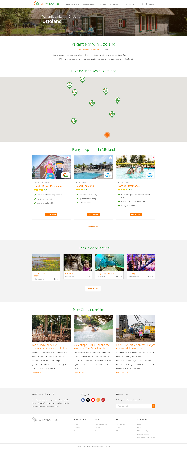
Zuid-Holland (96, 49)
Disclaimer (98, 431)
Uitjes (118, 428)
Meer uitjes (93, 289)
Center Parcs (141, 424)
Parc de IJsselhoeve (129, 186)
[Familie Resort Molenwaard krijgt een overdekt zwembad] (135, 328)
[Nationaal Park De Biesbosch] (46, 262)
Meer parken (93, 227)
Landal (139, 428)
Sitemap (118, 431)
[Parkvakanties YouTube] (93, 400)
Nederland (37, 183)
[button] (82, 79)
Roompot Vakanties (143, 434)
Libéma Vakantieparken (144, 431)
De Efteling (69, 273)
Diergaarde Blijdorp (105, 273)
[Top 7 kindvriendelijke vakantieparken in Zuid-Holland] (51, 328)
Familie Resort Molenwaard (49, 186)
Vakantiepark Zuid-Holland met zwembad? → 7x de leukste (92, 346)
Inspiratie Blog (120, 424)
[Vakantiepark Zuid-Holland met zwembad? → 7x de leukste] (93, 328)
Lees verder (37, 372)
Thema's (102, 4)
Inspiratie (130, 4)
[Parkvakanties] (51, 419)
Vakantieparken (72, 4)
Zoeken (152, 4)
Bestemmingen (89, 4)
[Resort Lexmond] (93, 167)
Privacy (97, 428)
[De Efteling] (78, 262)
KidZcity (132, 273)
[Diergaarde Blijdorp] (109, 262)
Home (76, 424)
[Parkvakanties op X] (88, 400)
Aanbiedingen (116, 4)
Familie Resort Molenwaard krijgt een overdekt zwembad (135, 346)
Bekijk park (51, 214)
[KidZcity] (141, 262)
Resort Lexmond (85, 186)
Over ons (77, 428)
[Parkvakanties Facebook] (83, 400)
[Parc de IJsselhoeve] (135, 167)
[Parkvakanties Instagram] (98, 400)
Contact (76, 431)
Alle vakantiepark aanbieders (146, 437)
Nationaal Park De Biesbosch (41, 274)
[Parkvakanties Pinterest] (103, 400)
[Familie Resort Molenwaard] (51, 167)
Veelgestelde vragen (101, 424)
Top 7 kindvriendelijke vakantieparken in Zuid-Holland (50, 346)
